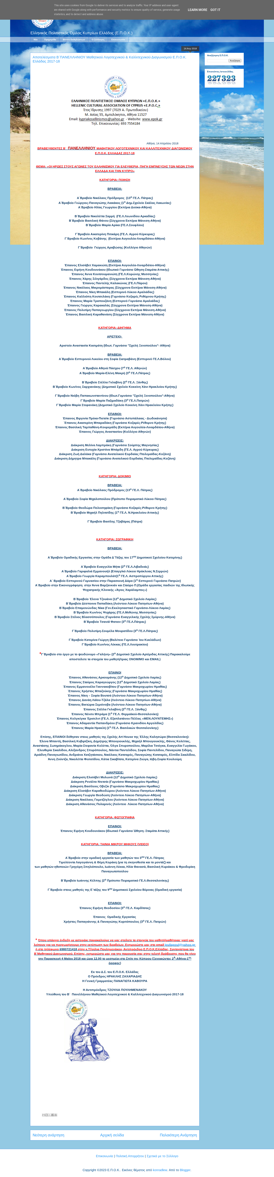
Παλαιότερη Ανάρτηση (178, 1135)
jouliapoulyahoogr (180, 944)
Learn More (197, 10)
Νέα (36, 39)
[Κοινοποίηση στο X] (49, 1115)
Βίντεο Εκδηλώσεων (74, 39)
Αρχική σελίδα (112, 1135)
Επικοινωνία (118, 39)
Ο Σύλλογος (98, 39)
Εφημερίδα (50, 39)
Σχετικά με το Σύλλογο (162, 1156)
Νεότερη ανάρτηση (48, 1135)
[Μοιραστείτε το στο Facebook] (52, 1115)
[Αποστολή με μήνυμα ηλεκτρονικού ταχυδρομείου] (43, 1115)
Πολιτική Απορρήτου (130, 1156)
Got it (215, 10)
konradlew (160, 1170)
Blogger (185, 1170)
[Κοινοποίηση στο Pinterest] (55, 1115)
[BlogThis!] (46, 1115)
